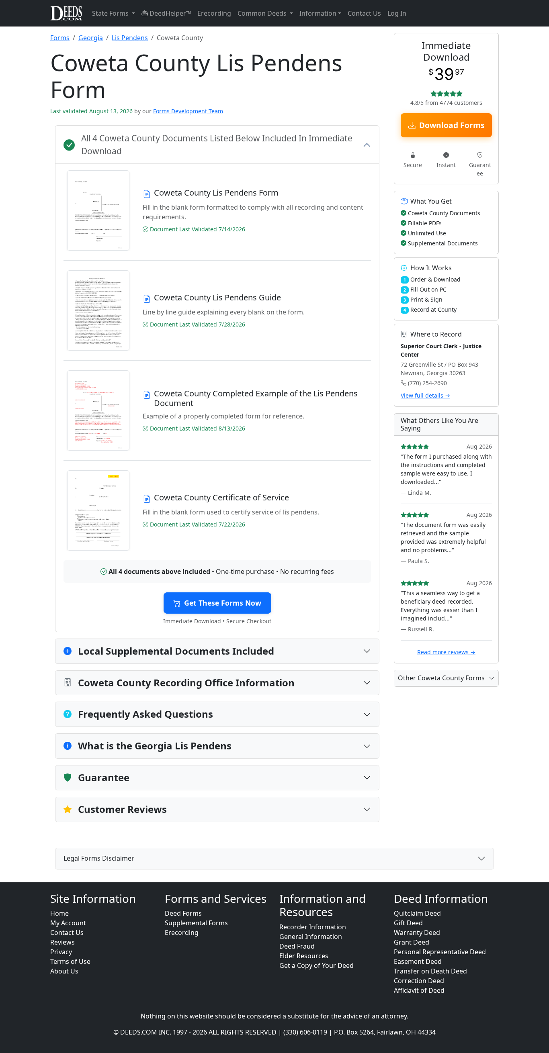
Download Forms (452, 125)
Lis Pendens (130, 37)
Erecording (214, 13)
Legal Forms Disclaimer (99, 858)
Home (59, 913)
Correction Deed (419, 980)
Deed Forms (183, 913)
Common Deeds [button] (263, 13)
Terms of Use (70, 961)
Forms (60, 37)
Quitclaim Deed (417, 913)
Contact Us (364, 13)
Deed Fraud (297, 946)
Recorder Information (312, 926)
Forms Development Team (188, 111)
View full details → (425, 395)
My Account (68, 922)
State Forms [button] (111, 13)
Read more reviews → (446, 652)
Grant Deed (411, 942)
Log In (396, 13)
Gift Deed (408, 922)
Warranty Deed (417, 932)
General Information (310, 936)
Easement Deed (418, 961)
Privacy (61, 951)
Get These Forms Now (222, 603)
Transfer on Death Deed (430, 971)
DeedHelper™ (169, 13)
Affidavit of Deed (419, 990)
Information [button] (317, 13)
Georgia (90, 37)
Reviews (62, 942)
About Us (64, 971)
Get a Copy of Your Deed (316, 965)
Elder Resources (303, 955)
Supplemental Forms (196, 922)
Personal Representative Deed (440, 951)
